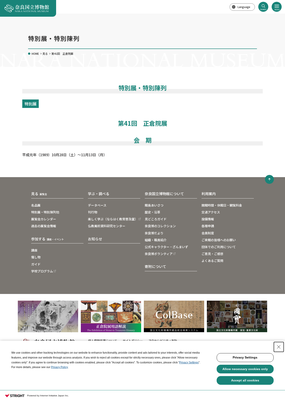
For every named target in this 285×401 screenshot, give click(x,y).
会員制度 (208, 233)
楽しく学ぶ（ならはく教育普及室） (113, 219)
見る (45, 53)
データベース (97, 205)
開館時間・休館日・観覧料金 (222, 205)
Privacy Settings (189, 362)
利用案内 (209, 193)
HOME (35, 53)
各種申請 (208, 226)
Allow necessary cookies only (245, 369)
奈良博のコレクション (160, 226)
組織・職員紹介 (156, 240)
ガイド (36, 264)
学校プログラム (42, 271)
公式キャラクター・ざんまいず (166, 247)
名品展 (36, 205)
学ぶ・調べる (98, 193)
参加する (47, 238)
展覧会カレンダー (43, 219)
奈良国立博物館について (164, 193)
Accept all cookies (245, 380)
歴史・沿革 (152, 212)
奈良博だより (154, 233)
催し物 (36, 257)
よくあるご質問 (212, 260)
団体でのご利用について (219, 247)
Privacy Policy (59, 367)
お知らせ (95, 238)
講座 (34, 250)
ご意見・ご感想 (212, 253)
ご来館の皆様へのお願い (219, 240)
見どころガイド (156, 219)
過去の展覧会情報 (43, 226)
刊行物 (92, 212)
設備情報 (208, 219)
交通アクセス (211, 212)
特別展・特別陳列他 (45, 212)
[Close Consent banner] (279, 347)
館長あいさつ (154, 205)
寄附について (155, 266)
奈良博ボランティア (159, 253)
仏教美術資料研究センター (106, 226)
